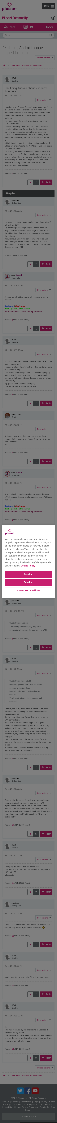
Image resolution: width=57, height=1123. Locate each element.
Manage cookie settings (28, 590)
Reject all (28, 582)
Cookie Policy (28, 566)
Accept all (28, 574)
